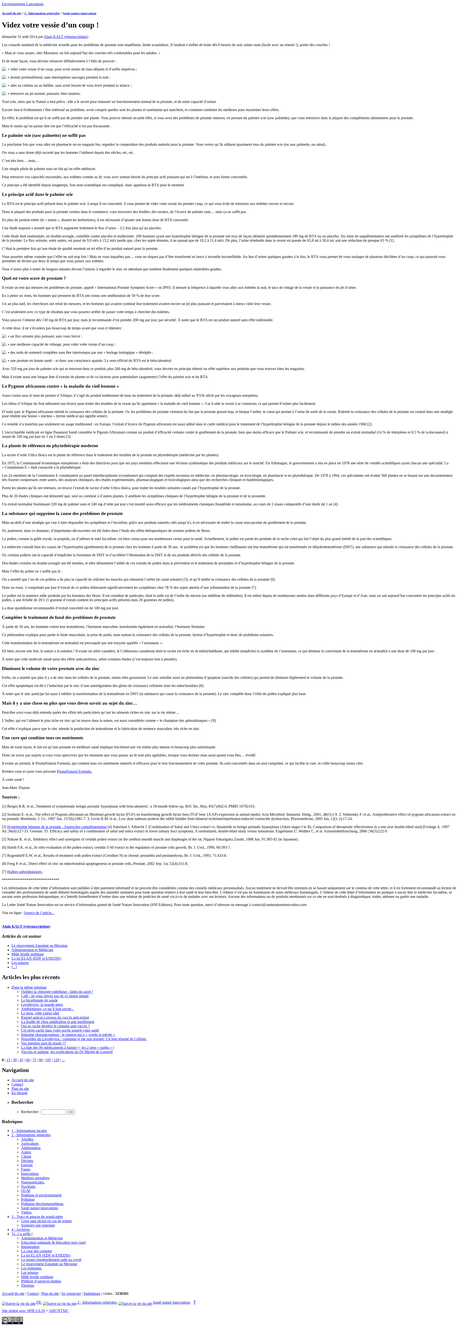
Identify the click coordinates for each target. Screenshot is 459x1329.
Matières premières (35, 1178)
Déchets (27, 1161)
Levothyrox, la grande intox (42, 1004)
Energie (27, 1165)
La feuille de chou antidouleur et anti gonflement (57, 1022)
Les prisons (20, 963)
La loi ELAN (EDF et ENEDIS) (36, 958)
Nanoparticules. (33, 1182)
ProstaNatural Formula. (74, 771)
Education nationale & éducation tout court (53, 1242)
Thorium (27, 1285)
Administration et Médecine (32, 950)
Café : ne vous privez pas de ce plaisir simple (55, 996)
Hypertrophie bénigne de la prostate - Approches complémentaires (57, 827)
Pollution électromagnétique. (42, 1204)
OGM (25, 1191)
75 (34, 1060)
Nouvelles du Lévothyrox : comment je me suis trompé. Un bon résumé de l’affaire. (84, 1039)
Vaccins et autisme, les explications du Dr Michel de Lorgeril (67, 1052)
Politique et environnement (41, 1195)
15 (8, 1060)
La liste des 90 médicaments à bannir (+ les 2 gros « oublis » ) (67, 1047)
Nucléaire (28, 1186)
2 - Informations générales (42, 13)
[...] (14, 967)
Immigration (30, 1247)
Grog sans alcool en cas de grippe (46, 1221)
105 (48, 1060)
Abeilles (27, 1139)
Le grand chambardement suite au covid (51, 1260)
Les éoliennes (31, 1268)
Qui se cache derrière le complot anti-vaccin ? (55, 1026)
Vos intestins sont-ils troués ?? (43, 1043)
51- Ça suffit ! (22, 1234)
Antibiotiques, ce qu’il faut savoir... (47, 1009)
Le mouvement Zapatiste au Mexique (39, 945)
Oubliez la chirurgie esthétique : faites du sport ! (57, 992)
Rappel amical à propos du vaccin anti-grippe (55, 1017)
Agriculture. (30, 1143)
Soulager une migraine (38, 1225)
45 (21, 1060)
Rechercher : (30, 1112)
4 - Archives (20, 1229)
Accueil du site (11, 13)
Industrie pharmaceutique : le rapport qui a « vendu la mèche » (68, 1035)
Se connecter (71, 1293)
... (63, 1060)
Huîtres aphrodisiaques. (25, 872)
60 (28, 1060)
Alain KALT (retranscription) (66, 37)
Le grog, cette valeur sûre (40, 1013)
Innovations (30, 1174)
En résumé (19, 1093)
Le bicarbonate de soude (39, 1000)
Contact (17, 1084)
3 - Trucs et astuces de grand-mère (37, 1217)
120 (56, 1060)
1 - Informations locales (29, 1131)
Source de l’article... (39, 913)
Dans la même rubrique (29, 987)
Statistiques (91, 1293)
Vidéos (26, 1212)
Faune (25, 1169)
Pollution (28, 1199)
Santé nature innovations (79, 13)
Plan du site (20, 1089)
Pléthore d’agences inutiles (41, 1281)
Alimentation (31, 1148)
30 (15, 1060)
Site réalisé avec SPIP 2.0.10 (23, 1311)
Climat (26, 1156)
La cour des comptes (36, 1251)
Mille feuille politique (27, 954)
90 (41, 1060)
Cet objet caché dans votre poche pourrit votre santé (60, 1030)
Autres (26, 1152)
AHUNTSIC (59, 1311)
